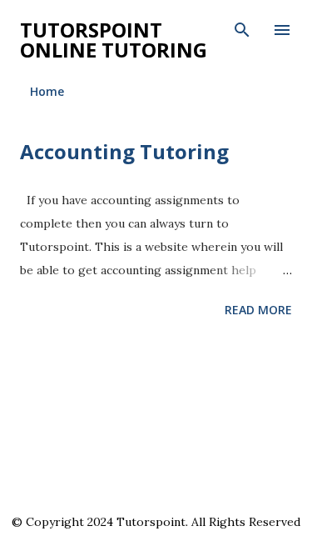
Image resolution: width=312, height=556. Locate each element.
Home (47, 91)
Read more (258, 310)
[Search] (242, 30)
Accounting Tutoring (124, 151)
